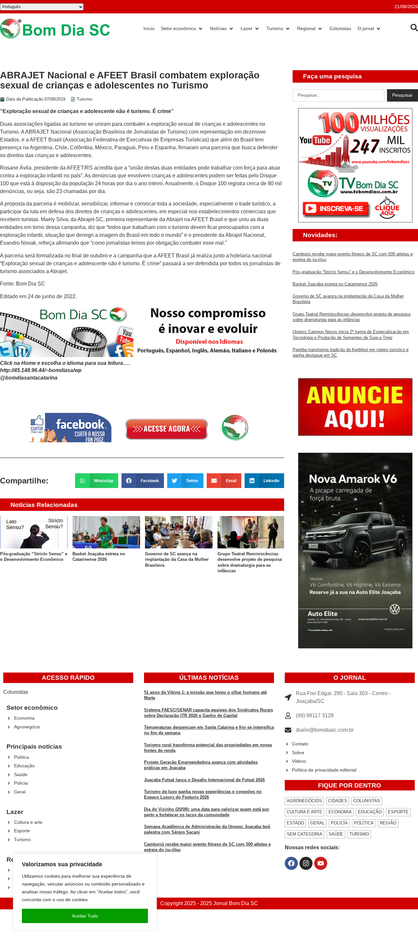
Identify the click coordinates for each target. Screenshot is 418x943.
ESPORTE (398, 811)
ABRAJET (38, 132)
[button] (97, 480)
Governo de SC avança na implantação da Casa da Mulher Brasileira (177, 559)
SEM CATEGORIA (304, 834)
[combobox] (338, 95)
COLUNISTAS (366, 800)
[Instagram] (306, 863)
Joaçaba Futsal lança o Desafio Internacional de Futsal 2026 (204, 779)
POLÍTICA (364, 823)
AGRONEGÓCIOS (304, 800)
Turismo (84, 99)
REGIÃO (388, 823)
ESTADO (295, 823)
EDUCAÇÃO (370, 811)
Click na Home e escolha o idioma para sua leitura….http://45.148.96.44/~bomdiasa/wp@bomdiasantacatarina (65, 370)
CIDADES (337, 800)
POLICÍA (339, 823)
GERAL (317, 823)
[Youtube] (320, 863)
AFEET (39, 139)
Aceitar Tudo (85, 916)
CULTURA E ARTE (304, 811)
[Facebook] (291, 863)
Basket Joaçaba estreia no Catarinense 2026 (335, 284)
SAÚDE (336, 834)
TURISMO (359, 834)
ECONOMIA (340, 811)
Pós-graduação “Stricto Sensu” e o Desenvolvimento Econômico (353, 271)
